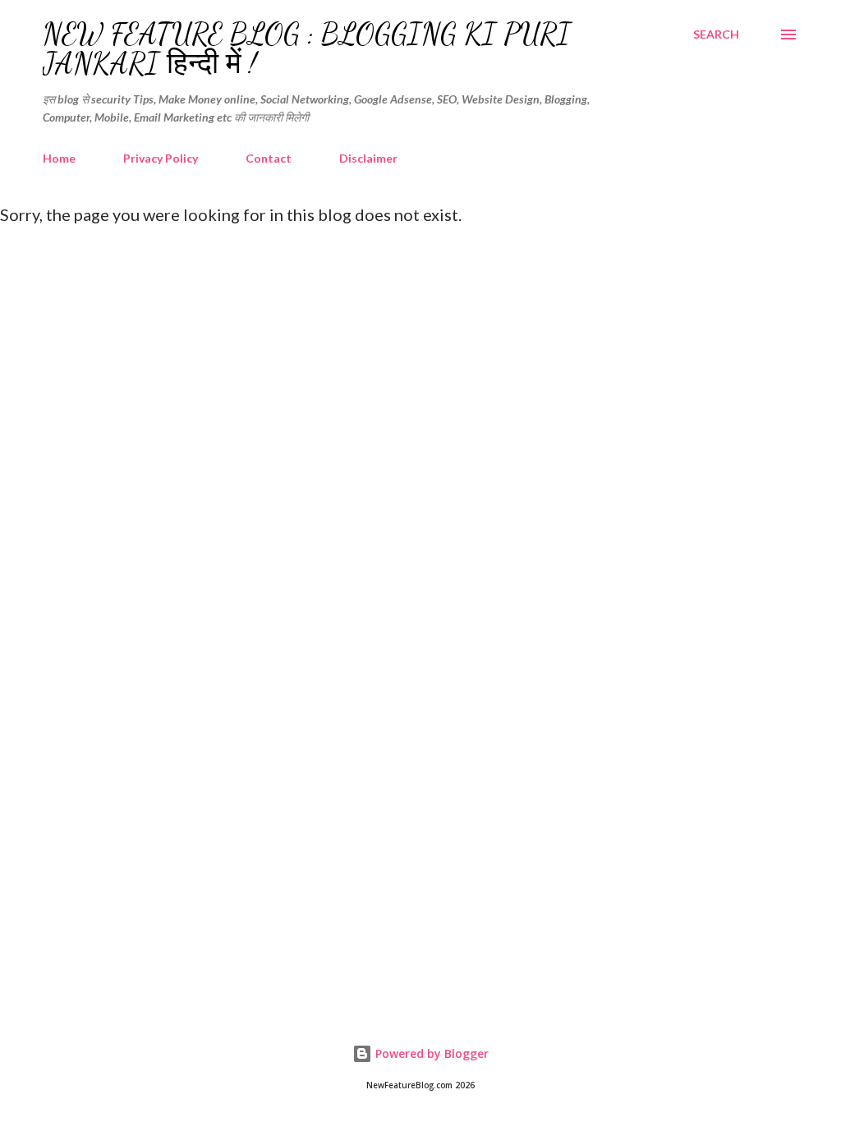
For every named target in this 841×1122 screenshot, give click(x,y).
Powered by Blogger (430, 1053)
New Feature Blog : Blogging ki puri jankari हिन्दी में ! (307, 48)
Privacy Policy (160, 158)
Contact (269, 158)
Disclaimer (368, 158)
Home (59, 158)
